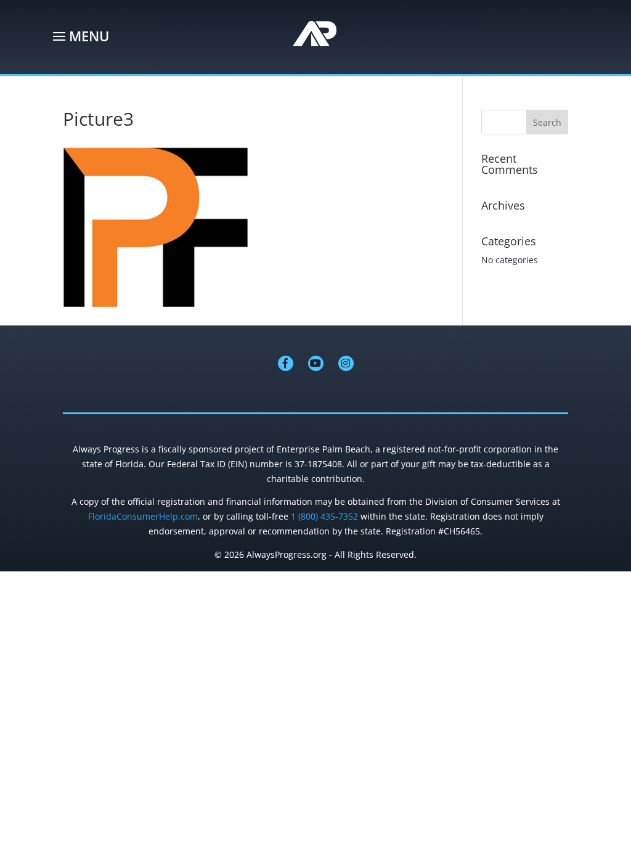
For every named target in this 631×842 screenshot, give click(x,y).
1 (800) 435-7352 (324, 516)
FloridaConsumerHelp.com (143, 516)
